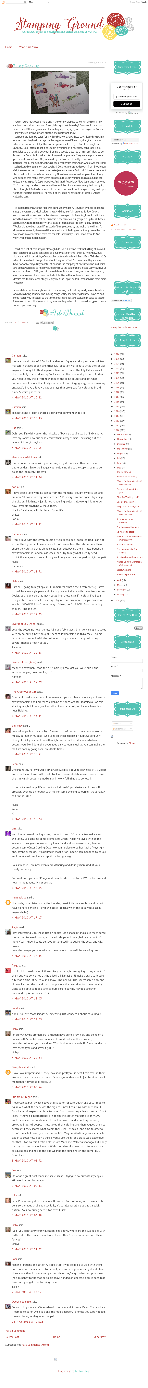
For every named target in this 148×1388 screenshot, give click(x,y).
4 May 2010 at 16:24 (27, 819)
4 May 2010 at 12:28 (27, 652)
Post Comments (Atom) (35, 1344)
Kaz (14, 428)
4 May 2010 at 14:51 (27, 754)
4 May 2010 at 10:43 (27, 418)
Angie (15, 927)
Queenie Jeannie (21, 1301)
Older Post (100, 1337)
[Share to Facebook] (49, 322)
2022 (117, 373)
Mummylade (19, 897)
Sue (14, 1170)
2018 (117, 392)
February (121, 589)
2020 (117, 382)
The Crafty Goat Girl (24, 691)
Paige (15, 965)
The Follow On (124, 471)
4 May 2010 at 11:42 (27, 524)
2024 (117, 363)
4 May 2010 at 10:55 (27, 447)
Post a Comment (15, 1330)
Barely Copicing (124, 569)
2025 (117, 358)
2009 (117, 600)
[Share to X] (46, 322)
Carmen (17, 355)
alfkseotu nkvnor (125, 544)
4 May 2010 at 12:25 (27, 614)
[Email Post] (37, 322)
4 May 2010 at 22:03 (27, 1019)
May (119, 467)
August (120, 453)
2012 (117, 420)
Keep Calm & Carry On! (128, 506)
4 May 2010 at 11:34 (27, 477)
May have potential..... (127, 574)
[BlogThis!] (43, 322)
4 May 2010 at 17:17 (27, 917)
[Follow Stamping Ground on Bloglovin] (121, 301)
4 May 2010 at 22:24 (27, 1057)
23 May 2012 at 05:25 (28, 1321)
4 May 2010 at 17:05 (27, 888)
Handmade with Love (24, 457)
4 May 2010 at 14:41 (27, 716)
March (120, 584)
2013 (117, 415)
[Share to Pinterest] (52, 322)
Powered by (121, 112)
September (122, 448)
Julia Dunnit (120, 225)
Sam (14, 1259)
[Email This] (41, 322)
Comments (120, 728)
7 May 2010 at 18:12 (27, 1292)
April (119, 580)
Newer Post (12, 1337)
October (121, 443)
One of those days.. (126, 501)
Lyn (14, 828)
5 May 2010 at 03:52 (27, 1160)
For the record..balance (128, 527)
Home (8, 47)
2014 (117, 411)
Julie (14, 1195)
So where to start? (126, 531)
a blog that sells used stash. (124, 327)
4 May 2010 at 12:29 (27, 682)
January (121, 594)
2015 (117, 406)
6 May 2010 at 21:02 (27, 1249)
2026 (117, 354)
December (122, 434)
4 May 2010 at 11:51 (27, 571)
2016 (117, 401)
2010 (117, 430)
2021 (117, 377)
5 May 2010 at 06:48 (27, 1215)
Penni (15, 764)
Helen (15, 581)
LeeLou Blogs (82, 1371)
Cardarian (18, 534)
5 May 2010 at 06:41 (27, 1185)
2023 (117, 368)
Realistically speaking (127, 476)
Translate (133, 143)
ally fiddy (17, 725)
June (119, 462)
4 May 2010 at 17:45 (27, 956)
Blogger (132, 743)
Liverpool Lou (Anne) (24, 624)
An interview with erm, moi (130, 557)
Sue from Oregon (22, 1097)
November (122, 439)
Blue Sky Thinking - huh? (128, 497)
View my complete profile (125, 229)
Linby (15, 1029)
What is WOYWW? (28, 47)
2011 (117, 425)
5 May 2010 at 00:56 (27, 1087)
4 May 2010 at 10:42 (27, 397)
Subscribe (127, 103)
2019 (117, 387)
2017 (117, 396)
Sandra (16, 1008)
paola (15, 487)
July (119, 458)
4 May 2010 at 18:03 (27, 998)
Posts (117, 723)
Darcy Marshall (21, 1067)
